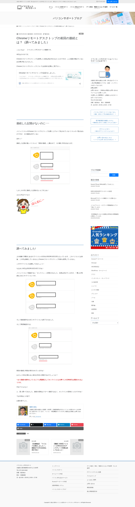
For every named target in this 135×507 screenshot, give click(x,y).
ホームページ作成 (57, 474)
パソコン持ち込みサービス (60, 477)
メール (93, 297)
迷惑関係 (94, 309)
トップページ (56, 466)
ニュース (94, 286)
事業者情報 (90, 487)
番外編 (93, 305)
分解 (92, 301)
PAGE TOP (130, 490)
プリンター (94, 293)
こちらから (38, 416)
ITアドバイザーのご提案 (94, 472)
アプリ (93, 274)
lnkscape (94, 263)
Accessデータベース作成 (59, 481)
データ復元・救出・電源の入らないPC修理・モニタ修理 (102, 467)
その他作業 (94, 282)
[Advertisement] (50, 103)
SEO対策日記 (95, 266)
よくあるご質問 (91, 480)
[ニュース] (76, 443)
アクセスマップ (91, 476)
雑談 (81, 33)
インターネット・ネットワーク (100, 278)
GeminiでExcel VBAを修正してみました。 (103, 184)
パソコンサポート (57, 470)
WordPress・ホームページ (99, 270)
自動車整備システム (58, 485)
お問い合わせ (113, 1)
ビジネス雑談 (95, 290)
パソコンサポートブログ (59, 489)
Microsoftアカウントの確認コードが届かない (104, 198)
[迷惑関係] (23, 443)
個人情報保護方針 (92, 491)
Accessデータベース (97, 259)
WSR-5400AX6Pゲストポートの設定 (101, 191)
